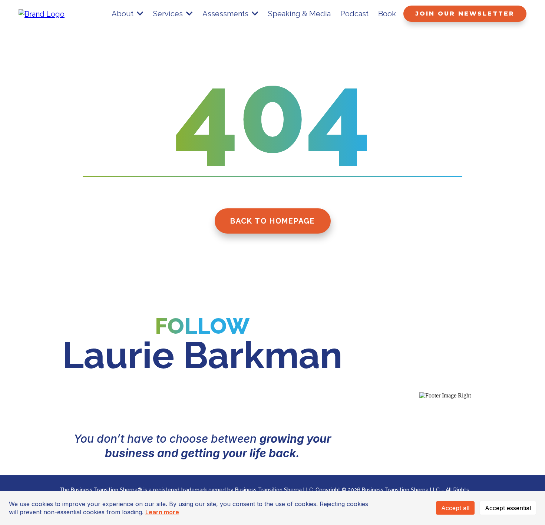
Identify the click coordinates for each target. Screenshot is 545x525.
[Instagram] (181, 403)
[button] (139, 13)
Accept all (455, 508)
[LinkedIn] (139, 403)
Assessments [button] (226, 13)
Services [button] (169, 13)
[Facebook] (224, 403)
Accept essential (508, 508)
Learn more (162, 512)
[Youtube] (266, 403)
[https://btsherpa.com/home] (42, 13)
